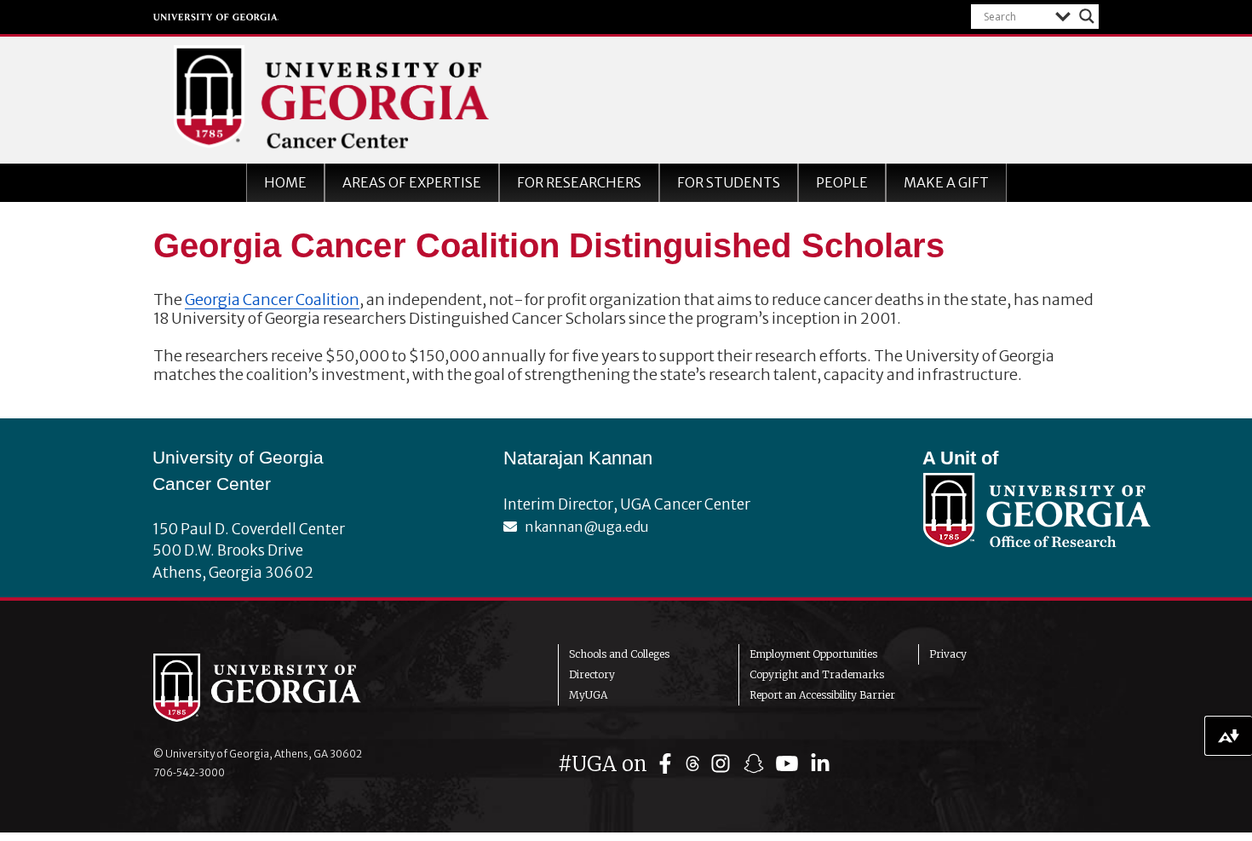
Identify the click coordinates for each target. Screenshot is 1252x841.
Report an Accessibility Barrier (822, 694)
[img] (669, 764)
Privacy (948, 654)
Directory (592, 674)
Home (285, 182)
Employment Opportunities (813, 654)
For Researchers (579, 182)
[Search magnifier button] (1087, 16)
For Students (728, 182)
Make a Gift (946, 182)
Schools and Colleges (619, 654)
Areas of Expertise (411, 182)
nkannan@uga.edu (583, 526)
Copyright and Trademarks (816, 674)
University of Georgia (216, 17)
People (842, 182)
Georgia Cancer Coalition (272, 299)
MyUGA (588, 694)
